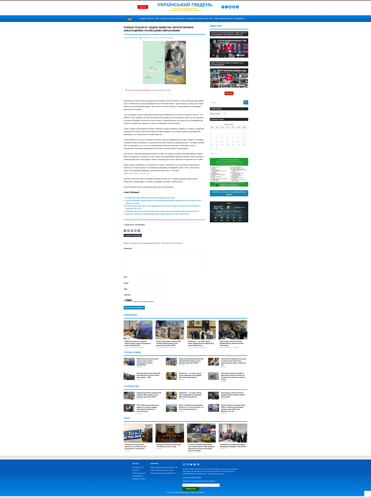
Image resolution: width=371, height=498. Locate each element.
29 (244, 145)
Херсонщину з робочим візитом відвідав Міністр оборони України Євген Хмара (231, 343)
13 (233, 138)
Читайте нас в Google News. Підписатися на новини (229, 193)
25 (222, 145)
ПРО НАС (229, 93)
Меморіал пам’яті (226, 18)
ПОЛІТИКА (171, 18)
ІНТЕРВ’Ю (200, 18)
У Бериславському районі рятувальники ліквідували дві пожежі (150, 198)
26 (228, 145)
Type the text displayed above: (143, 301)
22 (244, 141)
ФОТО (211, 18)
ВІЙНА (216, 18)
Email (126, 283)
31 (217, 148)
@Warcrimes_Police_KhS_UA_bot (136, 173)
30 (211, 148)
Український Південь (185, 4)
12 (227, 138)
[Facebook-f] (223, 7)
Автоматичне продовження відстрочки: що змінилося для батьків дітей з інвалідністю (135, 446)
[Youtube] (230, 7)
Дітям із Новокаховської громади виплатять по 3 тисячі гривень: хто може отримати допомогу (191, 407)
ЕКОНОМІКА (180, 18)
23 (211, 145)
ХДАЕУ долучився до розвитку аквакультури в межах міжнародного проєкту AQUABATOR (138, 343)
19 (227, 141)
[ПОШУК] (245, 102)
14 (238, 138)
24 (217, 145)
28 (238, 145)
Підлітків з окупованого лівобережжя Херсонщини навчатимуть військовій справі (157, 214)
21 (238, 141)
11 (222, 138)
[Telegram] (233, 7)
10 (217, 138)
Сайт (126, 289)
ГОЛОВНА (142, 18)
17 (217, 141)
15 (244, 138)
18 (222, 141)
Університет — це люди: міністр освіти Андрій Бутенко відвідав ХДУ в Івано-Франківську (201, 343)
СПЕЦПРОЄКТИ (239, 18)
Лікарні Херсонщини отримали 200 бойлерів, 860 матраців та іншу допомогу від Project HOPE (168, 343)
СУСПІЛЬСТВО (191, 18)
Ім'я (126, 277)
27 (233, 145)
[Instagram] (226, 7)
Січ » (216, 154)
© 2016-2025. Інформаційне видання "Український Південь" (185, 492)
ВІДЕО (206, 18)
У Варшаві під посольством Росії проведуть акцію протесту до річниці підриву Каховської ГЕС (162, 211)
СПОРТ (157, 18)
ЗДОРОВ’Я (163, 18)
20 (233, 141)
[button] (125, 230)
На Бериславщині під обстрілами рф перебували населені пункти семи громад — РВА (148, 375)
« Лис (211, 154)
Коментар (128, 248)
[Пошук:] (227, 102)
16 (211, 141)
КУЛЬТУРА (150, 18)
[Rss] (237, 7)
